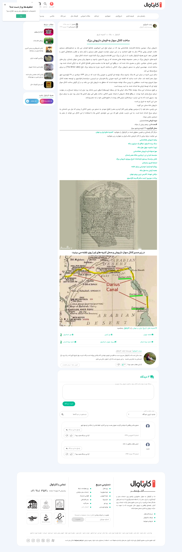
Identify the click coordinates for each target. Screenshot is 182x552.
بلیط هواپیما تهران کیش (115, 533)
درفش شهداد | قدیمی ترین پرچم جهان (143, 174)
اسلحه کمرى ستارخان (149, 163)
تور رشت (45, 533)
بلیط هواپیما (104, 492)
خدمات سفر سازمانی (83, 492)
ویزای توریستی (104, 507)
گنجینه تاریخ (101, 34)
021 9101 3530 (39, 491)
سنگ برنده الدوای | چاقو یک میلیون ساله (142, 143)
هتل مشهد (143, 533)
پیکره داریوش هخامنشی (148, 140)
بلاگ (110, 34)
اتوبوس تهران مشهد (59, 533)
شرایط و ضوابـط (148, 521)
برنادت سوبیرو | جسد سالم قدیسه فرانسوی (142, 178)
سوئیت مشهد (85, 533)
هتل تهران (78, 533)
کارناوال (117, 34)
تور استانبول (67, 334)
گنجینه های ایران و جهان (104, 132)
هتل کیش (136, 533)
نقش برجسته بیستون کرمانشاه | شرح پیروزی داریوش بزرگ (136, 159)
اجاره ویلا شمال (145, 342)
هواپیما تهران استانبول (35, 533)
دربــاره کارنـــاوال (148, 514)
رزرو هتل (105, 488)
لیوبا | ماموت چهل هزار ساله (147, 147)
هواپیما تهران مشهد (127, 533)
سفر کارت (86, 503)
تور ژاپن (99, 533)
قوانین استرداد (84, 496)
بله (21, 16)
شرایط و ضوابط (79, 540)
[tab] (141, 16)
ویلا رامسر (149, 533)
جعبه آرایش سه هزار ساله (148, 170)
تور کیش (108, 334)
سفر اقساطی (85, 500)
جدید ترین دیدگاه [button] (149, 414)
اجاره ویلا (105, 500)
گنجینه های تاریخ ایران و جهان (145, 328)
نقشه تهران (147, 334)
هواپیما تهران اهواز (70, 533)
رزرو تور (106, 503)
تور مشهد (50, 533)
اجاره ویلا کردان (68, 342)
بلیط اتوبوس (104, 496)
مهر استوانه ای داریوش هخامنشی (145, 151)
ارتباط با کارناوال (148, 518)
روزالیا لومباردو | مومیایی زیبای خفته (144, 166)
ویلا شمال (105, 533)
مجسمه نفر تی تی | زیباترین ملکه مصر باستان (141, 155)
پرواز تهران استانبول (107, 342)
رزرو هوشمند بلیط (83, 488)
